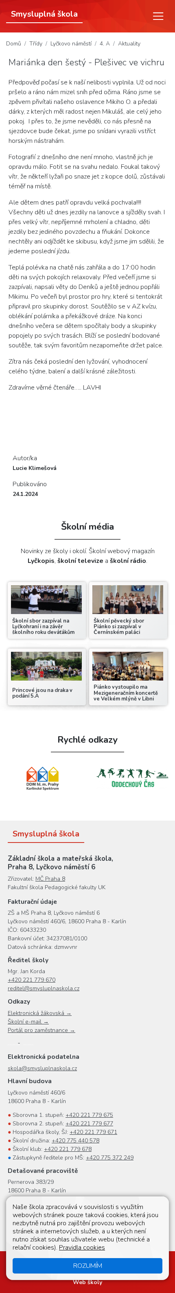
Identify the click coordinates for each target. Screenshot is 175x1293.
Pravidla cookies (82, 1247)
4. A (105, 43)
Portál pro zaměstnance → (41, 1030)
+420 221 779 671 (93, 1132)
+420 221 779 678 (68, 1149)
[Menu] (158, 16)
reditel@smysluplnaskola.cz (43, 988)
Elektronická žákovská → (40, 1013)
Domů (13, 43)
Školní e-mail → (28, 1022)
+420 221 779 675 (89, 1115)
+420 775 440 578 (75, 1140)
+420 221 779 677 (89, 1123)
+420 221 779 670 (31, 980)
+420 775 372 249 (109, 1158)
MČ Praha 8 (50, 879)
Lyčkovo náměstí (71, 43)
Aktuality (129, 43)
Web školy (87, 1282)
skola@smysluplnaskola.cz (42, 1068)
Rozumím (87, 1265)
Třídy (35, 43)
